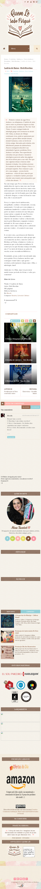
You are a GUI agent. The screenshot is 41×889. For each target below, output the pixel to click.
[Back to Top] (26, 879)
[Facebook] (7, 538)
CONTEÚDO (30, 611)
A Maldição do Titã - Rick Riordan (17, 381)
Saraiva (14, 296)
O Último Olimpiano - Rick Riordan (18, 339)
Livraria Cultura (23, 296)
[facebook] (25, 2)
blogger (26, 407)
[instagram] (34, 2)
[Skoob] (28, 538)
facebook (35, 407)
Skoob (9, 293)
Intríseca (20, 59)
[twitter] (28, 2)
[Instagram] (17, 538)
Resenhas (7, 61)
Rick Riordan (16, 61)
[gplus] (37, 2)
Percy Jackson (28, 59)
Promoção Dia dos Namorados (25, 647)
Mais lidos (11, 611)
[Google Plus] (12, 538)
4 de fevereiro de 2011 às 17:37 (30, 415)
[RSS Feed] (23, 538)
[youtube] (31, 2)
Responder (11, 437)
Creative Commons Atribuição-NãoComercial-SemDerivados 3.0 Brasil (20, 812)
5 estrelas (13, 59)
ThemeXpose (6, 882)
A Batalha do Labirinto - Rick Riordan (19, 360)
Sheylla (9, 416)
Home (6, 59)
